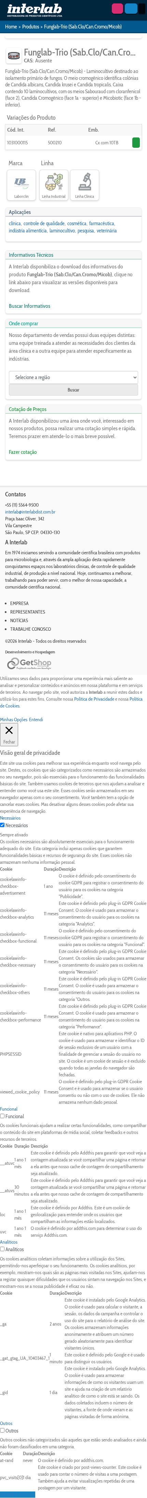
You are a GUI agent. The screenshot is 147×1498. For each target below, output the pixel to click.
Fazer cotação (23, 452)
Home (11, 27)
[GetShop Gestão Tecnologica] (73, 664)
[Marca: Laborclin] (21, 182)
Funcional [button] (8, 1109)
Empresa (19, 603)
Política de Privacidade (94, 699)
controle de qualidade (44, 223)
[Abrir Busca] (131, 8)
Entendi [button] (36, 719)
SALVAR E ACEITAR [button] (17, 1494)
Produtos (30, 27)
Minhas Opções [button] (13, 719)
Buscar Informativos (29, 306)
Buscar (73, 390)
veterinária (107, 231)
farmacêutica (101, 223)
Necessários (16, 825)
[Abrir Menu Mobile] (141, 8)
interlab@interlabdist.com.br (30, 512)
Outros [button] (6, 1423)
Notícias (19, 620)
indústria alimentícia (28, 231)
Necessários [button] (10, 818)
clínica (15, 223)
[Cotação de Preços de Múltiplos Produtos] (117, 8)
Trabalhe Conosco (30, 629)
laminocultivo (62, 231)
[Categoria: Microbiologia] (14, 55)
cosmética (76, 223)
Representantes (27, 612)
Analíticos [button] (8, 1242)
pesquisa (86, 231)
